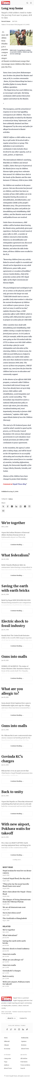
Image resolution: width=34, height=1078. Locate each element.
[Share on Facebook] (7, 506)
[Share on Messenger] (12, 506)
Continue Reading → (17, 544)
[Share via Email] (3, 511)
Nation (14, 21)
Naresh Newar (5, 21)
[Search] (27, 3)
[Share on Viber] (29, 506)
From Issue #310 (18, 24)
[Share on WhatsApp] (20, 506)
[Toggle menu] (31, 3)
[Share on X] (3, 506)
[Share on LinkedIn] (16, 506)
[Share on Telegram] (25, 506)
